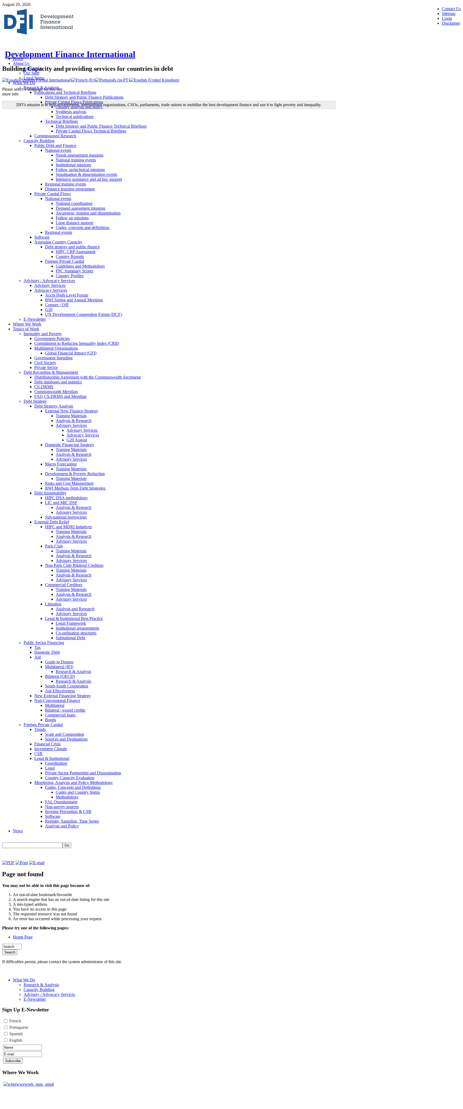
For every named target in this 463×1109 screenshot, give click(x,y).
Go (67, 845)
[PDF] (8, 862)
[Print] (22, 862)
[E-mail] (36, 862)
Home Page (23, 937)
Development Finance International (70, 54)
